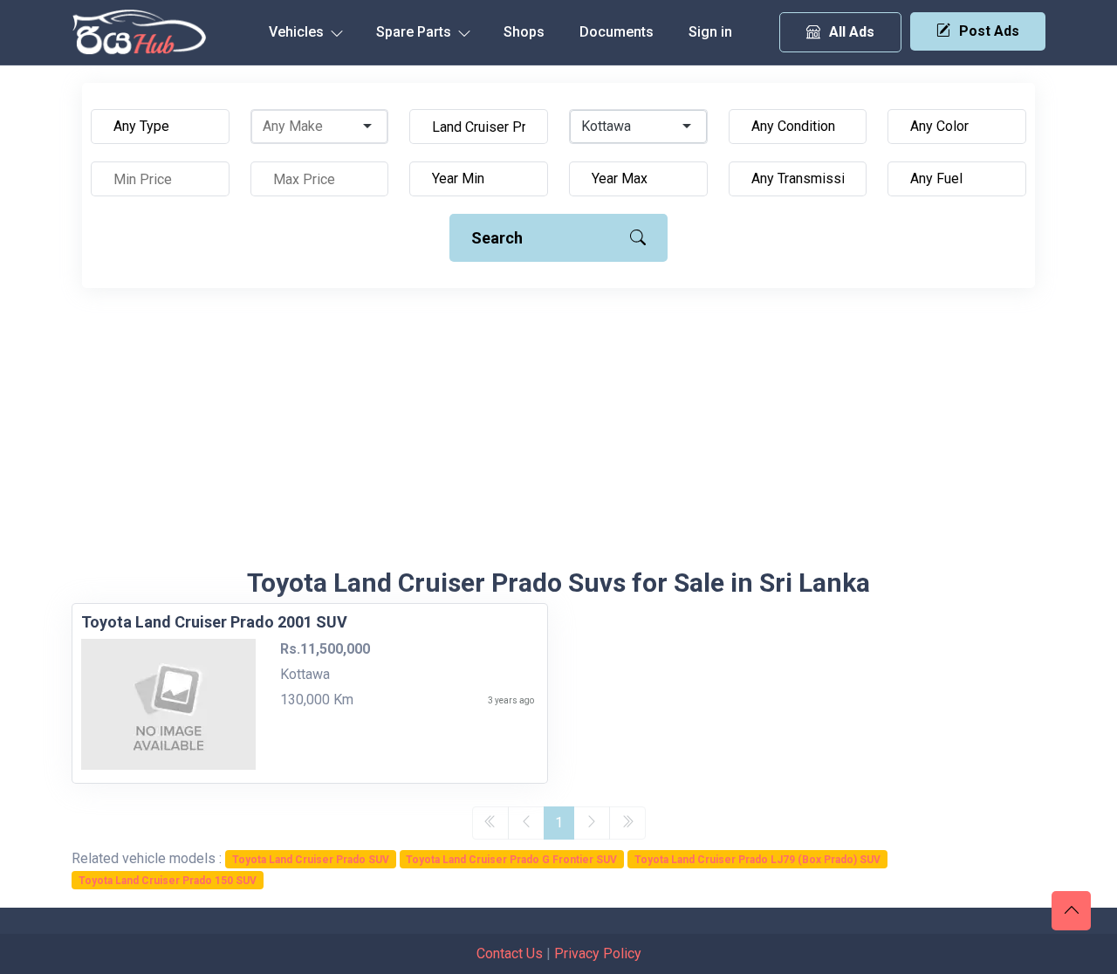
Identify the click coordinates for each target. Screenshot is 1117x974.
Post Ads (989, 31)
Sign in (710, 32)
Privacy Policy (597, 953)
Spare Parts (415, 32)
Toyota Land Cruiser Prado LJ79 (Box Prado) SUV (757, 859)
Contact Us (509, 953)
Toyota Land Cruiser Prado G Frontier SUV (511, 859)
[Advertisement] (558, 436)
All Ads (851, 32)
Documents (616, 32)
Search (497, 238)
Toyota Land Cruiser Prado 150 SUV (168, 880)
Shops (524, 32)
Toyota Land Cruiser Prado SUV (310, 859)
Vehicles (298, 32)
